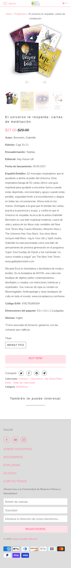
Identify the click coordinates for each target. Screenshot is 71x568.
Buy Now (35, 358)
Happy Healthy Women (24, 539)
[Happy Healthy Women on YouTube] (16, 440)
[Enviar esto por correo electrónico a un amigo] (44, 373)
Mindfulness (22, 387)
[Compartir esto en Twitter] (21, 373)
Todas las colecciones (24, 382)
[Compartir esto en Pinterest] (36, 373)
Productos (20, 13)
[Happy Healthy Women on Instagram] (24, 440)
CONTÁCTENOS (15, 481)
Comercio (24, 378)
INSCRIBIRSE (13, 457)
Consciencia (36, 378)
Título (8, 338)
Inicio (9, 13)
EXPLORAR (11, 465)
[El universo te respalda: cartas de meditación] (35, 50)
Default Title (15, 345)
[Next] (44, 82)
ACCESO (9, 473)
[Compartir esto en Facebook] (29, 373)
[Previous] (27, 82)
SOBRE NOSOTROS (17, 449)
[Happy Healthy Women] (35, 3)
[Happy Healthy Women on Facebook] (7, 440)
